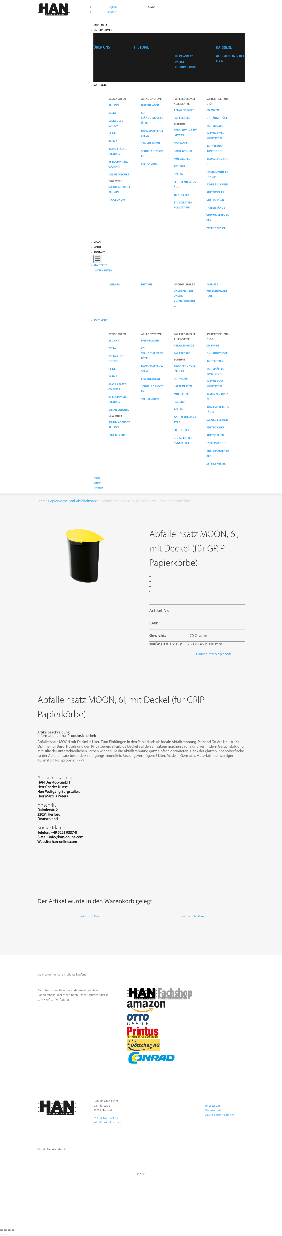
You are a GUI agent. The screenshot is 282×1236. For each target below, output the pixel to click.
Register (179, 166)
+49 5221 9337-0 (64, 833)
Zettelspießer (216, 228)
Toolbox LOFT (117, 199)
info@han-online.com (66, 837)
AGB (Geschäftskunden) (220, 1115)
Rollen (178, 174)
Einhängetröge (217, 118)
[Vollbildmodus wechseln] (5, 1230)
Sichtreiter (181, 194)
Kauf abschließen (192, 916)
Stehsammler (150, 164)
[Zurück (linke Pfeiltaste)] (1, 1234)
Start (41, 501)
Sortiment (100, 85)
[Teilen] (9, 1230)
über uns (101, 48)
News (97, 242)
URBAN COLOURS (118, 174)
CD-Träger (181, 143)
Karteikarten (183, 151)
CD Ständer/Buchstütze (152, 118)
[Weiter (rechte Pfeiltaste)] (5, 1234)
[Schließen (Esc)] (13, 1230)
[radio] (152, 581)
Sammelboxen (150, 143)
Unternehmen (102, 30)
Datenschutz (213, 1110)
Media (97, 247)
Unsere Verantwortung (184, 301)
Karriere (224, 48)
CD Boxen (212, 110)
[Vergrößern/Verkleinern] (1, 1230)
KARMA (112, 141)
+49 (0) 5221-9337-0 (105, 1117)
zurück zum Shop (89, 916)
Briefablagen (150, 105)
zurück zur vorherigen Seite (214, 654)
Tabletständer (216, 208)
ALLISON (113, 105)
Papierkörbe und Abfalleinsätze (73, 501)
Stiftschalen (215, 200)
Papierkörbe (182, 118)
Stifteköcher (215, 192)
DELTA (112, 113)
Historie (141, 48)
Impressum (212, 1105)
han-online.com (64, 842)
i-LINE (111, 133)
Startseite (100, 24)
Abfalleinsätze (184, 110)
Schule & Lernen (217, 184)
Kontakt (99, 252)
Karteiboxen (214, 126)
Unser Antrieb (184, 56)
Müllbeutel (182, 159)
